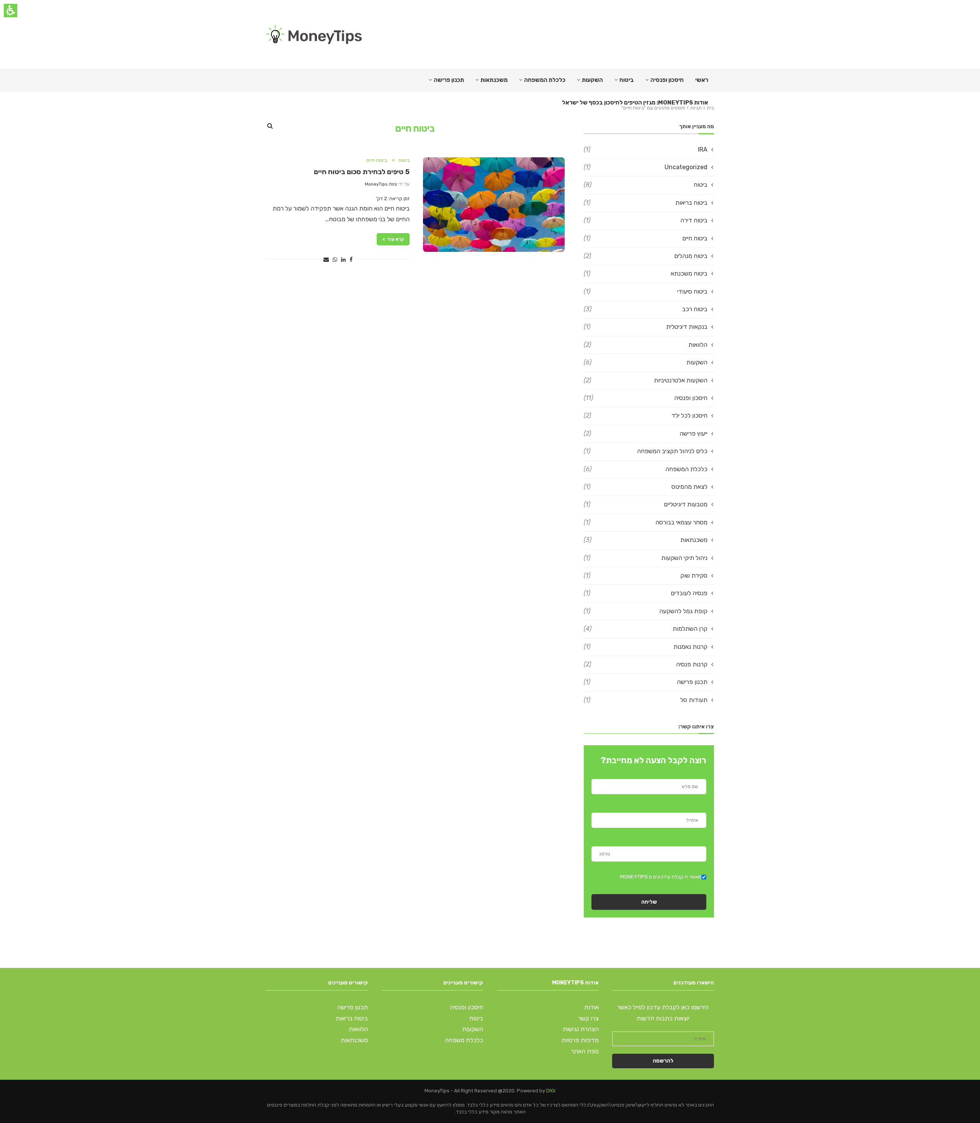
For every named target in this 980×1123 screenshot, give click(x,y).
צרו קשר (588, 1018)
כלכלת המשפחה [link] (544, 80)
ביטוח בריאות (352, 1018)
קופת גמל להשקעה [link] (645, 611)
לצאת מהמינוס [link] (645, 486)
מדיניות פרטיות (580, 1040)
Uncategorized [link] (645, 167)
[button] (351, 259)
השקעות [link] (645, 362)
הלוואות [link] (645, 344)
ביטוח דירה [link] (645, 220)
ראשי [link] (701, 80)
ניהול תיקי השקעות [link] (645, 558)
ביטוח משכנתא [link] (645, 273)
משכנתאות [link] (645, 540)
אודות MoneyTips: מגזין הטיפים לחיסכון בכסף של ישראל (635, 102)
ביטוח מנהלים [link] (645, 256)
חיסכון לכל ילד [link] (645, 415)
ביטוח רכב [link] (645, 309)
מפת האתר (585, 1051)
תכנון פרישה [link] (645, 682)
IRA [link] (645, 149)
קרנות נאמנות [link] (645, 646)
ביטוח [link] (626, 80)
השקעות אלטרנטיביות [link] (645, 380)
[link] (314, 34)
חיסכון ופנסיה (667, 80)
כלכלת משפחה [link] (464, 1040)
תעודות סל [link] (645, 700)
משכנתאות (494, 80)
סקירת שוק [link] (645, 575)
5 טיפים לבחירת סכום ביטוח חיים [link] (362, 172)
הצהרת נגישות (581, 1029)
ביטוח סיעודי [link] (645, 291)
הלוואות (358, 1029)
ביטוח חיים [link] (376, 160)
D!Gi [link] (550, 1091)
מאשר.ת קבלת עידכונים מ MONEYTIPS (660, 877)
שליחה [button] (649, 902)
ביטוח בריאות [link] (645, 202)
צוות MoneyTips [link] (381, 184)
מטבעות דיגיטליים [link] (645, 504)
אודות (591, 1007)
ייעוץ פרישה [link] (645, 433)
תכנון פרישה (449, 80)
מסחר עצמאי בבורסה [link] (645, 522)
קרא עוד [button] (395, 239)
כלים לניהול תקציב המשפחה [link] (645, 451)
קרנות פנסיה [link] (645, 664)
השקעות (592, 80)
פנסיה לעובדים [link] (645, 593)
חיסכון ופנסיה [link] (645, 398)
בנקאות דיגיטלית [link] (645, 326)
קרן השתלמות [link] (645, 628)
